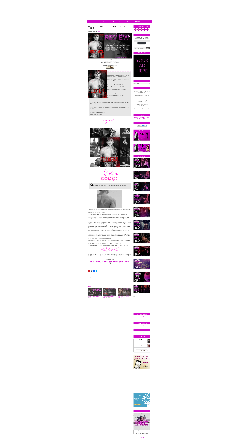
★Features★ (129, 21)
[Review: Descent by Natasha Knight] (124, 292)
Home (97, 21)
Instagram (120, 261)
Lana (99, 31)
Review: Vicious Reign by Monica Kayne (142, 100)
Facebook (98, 261)
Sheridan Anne (141, 340)
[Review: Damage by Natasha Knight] (109, 292)
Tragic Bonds (140, 344)
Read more (142, 316)
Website (92, 261)
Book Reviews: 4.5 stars (111, 307)
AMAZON (103, 126)
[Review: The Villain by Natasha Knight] (95, 292)
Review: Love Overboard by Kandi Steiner (142, 109)
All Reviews (96, 307)
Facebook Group (107, 261)
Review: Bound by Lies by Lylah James (142, 96)
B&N (113, 126)
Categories (121, 21)
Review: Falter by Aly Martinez (142, 105)
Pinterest (126, 261)
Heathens (140, 339)
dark (118, 307)
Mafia (120, 307)
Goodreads (100, 263)
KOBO (117, 126)
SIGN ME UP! (142, 43)
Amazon (113, 263)
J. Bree (141, 345)
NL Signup (120, 263)
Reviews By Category (112, 21)
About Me (103, 21)
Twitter (115, 261)
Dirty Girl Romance (116, 8)
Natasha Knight (125, 307)
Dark (100, 307)
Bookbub (107, 263)
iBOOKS (109, 126)
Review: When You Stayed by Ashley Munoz (142, 91)
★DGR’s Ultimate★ (138, 21)
